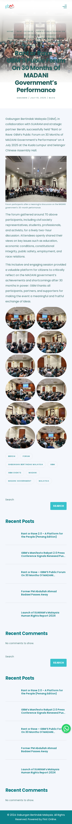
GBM (52, 464)
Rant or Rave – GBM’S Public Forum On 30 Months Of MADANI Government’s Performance (43, 574)
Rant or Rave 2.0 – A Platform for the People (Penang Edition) (42, 535)
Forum (26, 456)
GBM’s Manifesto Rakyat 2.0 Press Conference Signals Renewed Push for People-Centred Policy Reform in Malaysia (43, 554)
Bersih (11, 456)
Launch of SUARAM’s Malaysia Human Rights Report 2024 (40, 614)
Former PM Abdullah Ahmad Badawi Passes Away (39, 593)
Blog (52, 97)
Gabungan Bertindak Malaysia (25, 464)
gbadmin (22, 97)
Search (9, 499)
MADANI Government (19, 481)
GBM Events (14, 472)
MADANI (33, 472)
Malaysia (44, 481)
